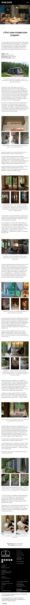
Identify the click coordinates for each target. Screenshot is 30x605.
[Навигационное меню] (28, 2)
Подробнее (4, 603)
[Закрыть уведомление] (29, 593)
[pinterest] (2, 562)
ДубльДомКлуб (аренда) (6, 590)
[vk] (11, 560)
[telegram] (7, 560)
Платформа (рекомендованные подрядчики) (20, 558)
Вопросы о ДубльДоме (5, 581)
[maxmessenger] (9, 560)
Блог (2, 588)
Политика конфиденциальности (5, 577)
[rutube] (2, 560)
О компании (18, 551)
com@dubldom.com (20, 586)
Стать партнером (19, 563)
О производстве (19, 553)
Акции (2, 586)
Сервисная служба (20, 554)
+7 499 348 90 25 (20, 581)
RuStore (18, 592)
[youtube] (4, 560)
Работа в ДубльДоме (20, 561)
